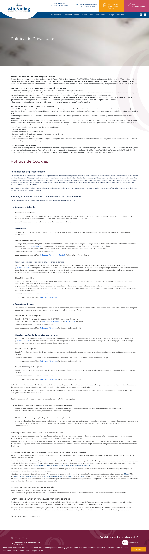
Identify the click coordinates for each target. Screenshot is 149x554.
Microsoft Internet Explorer (80, 465)
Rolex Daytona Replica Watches (44, 537)
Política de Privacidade (48, 255)
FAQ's (111, 15)
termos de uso (69, 321)
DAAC (70, 476)
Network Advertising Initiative (24, 476)
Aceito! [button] (138, 549)
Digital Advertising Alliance (53, 476)
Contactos (120, 15)
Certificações (94, 15)
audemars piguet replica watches (89, 537)
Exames (84, 15)
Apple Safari (63, 465)
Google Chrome (40, 465)
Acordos (104, 15)
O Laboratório (56, 15)
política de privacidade (50, 321)
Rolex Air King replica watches (20, 537)
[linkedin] (141, 14)
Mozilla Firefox (52, 465)
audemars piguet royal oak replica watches (119, 537)
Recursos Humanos (71, 15)
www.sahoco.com (36, 246)
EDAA (126, 474)
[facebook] (145, 14)
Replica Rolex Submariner (67, 537)
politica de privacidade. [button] (35, 550)
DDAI (82, 476)
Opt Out (62, 255)
